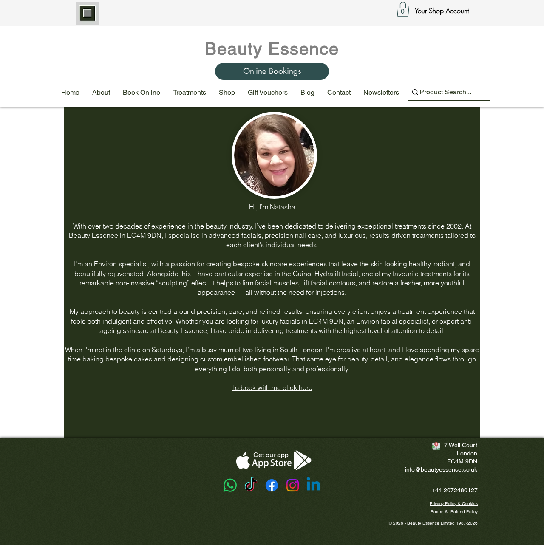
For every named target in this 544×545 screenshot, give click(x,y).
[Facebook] (272, 485)
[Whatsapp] (230, 485)
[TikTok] (251, 485)
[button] (403, 9)
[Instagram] (292, 485)
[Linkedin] (313, 485)
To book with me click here (272, 387)
